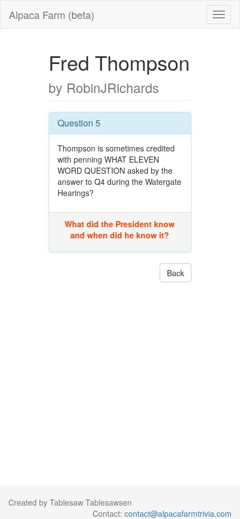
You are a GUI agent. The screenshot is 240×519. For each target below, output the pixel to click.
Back (175, 272)
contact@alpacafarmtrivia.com (178, 513)
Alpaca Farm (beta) (51, 14)
